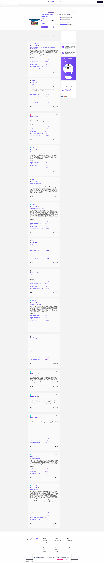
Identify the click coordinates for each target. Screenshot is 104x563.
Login (67, 549)
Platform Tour (45, 540)
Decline (67, 559)
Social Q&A (44, 545)
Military (46, 18)
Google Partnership (69, 540)
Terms (68, 545)
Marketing (56, 551)
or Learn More (69, 61)
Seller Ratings (45, 542)
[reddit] (64, 96)
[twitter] (63, 96)
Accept (60, 559)
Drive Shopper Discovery (58, 540)
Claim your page (68, 77)
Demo (56, 547)
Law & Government (43, 18)
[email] (66, 96)
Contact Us (68, 547)
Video (44, 549)
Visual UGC (44, 547)
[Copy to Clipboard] (67, 96)
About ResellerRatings (70, 542)
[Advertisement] (68, 37)
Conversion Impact (57, 542)
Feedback (44, 551)
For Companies (100, 1)
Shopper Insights (57, 545)
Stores (29, 8)
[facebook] (62, 96)
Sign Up (68, 551)
